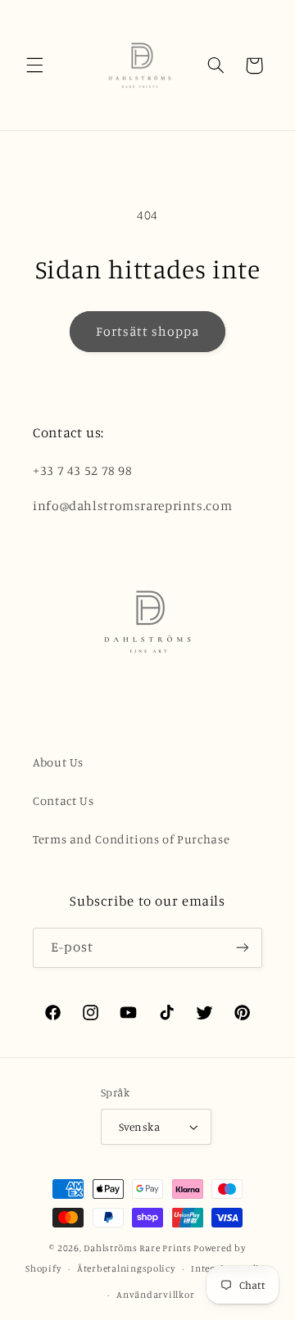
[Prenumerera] (242, 948)
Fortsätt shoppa (148, 331)
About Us (58, 762)
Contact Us (63, 800)
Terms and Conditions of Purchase (131, 839)
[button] (34, 65)
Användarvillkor (155, 1294)
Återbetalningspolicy (126, 1268)
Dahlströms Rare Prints (137, 1248)
